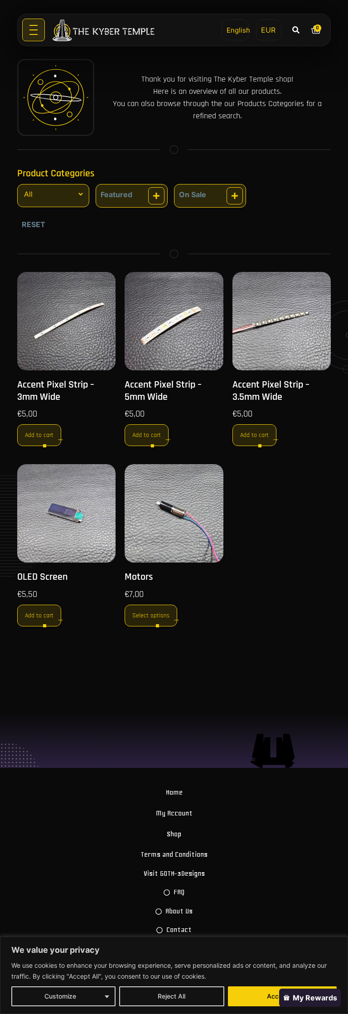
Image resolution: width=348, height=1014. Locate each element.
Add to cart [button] (39, 435)
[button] (296, 29)
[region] (174, 975)
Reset (33, 224)
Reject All (171, 996)
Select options (150, 615)
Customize (60, 996)
